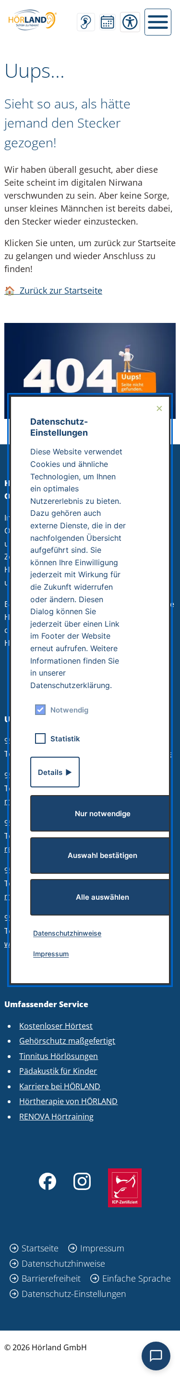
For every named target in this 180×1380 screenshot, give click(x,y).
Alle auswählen (102, 897)
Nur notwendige (103, 813)
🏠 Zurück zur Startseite (53, 290)
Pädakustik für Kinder (58, 1071)
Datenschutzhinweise (63, 1263)
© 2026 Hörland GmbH (45, 1347)
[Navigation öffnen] (157, 22)
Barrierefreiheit (51, 1278)
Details (50, 772)
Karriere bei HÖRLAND (59, 1086)
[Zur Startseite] (33, 20)
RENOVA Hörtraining (56, 1116)
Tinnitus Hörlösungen (58, 1056)
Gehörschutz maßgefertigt (67, 1040)
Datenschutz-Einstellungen (74, 1293)
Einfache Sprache (136, 1278)
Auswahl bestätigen (102, 855)
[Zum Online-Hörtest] (86, 22)
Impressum (102, 1248)
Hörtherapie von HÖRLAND (68, 1101)
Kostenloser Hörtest (56, 1026)
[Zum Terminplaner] (107, 22)
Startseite (40, 1248)
